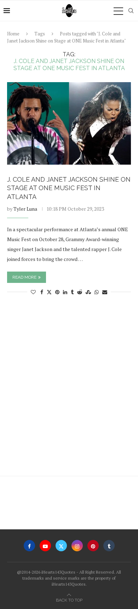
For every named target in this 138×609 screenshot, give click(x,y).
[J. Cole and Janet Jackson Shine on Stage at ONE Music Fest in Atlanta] (69, 123)
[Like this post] (33, 292)
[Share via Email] (104, 292)
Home (13, 33)
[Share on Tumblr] (72, 292)
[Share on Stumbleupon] (88, 292)
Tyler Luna (25, 208)
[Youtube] (45, 545)
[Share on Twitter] (49, 292)
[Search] (130, 10)
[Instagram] (77, 545)
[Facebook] (29, 545)
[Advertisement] (69, 389)
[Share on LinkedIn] (65, 292)
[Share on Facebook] (41, 292)
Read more (24, 277)
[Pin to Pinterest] (57, 292)
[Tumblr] (109, 545)
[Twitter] (61, 545)
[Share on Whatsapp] (96, 292)
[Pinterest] (93, 545)
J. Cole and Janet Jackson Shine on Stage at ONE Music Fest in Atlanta (69, 188)
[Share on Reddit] (79, 292)
